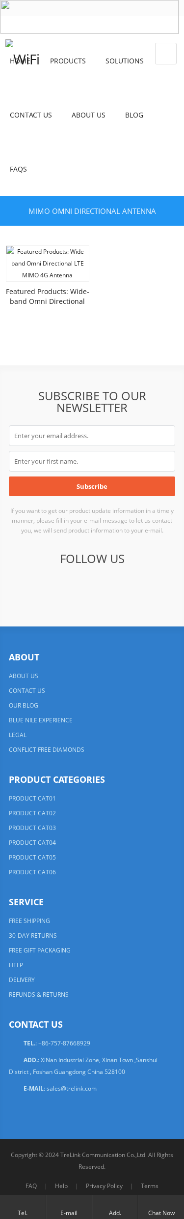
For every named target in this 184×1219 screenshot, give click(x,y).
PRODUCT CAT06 (32, 872)
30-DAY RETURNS (33, 935)
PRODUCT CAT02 (32, 813)
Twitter (54, 586)
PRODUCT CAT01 (32, 798)
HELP (16, 965)
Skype (150, 586)
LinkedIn (78, 586)
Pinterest (102, 586)
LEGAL (17, 735)
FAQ (31, 1186)
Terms (149, 1186)
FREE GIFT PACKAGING (40, 950)
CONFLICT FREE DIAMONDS (46, 749)
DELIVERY (22, 980)
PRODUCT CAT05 (32, 857)
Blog (134, 114)
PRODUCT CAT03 (32, 828)
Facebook (30, 586)
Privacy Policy (104, 1186)
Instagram (126, 586)
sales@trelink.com (72, 1088)
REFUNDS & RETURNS (39, 994)
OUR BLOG (23, 705)
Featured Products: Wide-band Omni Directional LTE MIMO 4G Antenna (47, 301)
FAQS (18, 169)
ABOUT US (23, 676)
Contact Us (31, 114)
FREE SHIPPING (29, 921)
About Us (88, 114)
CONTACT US (27, 690)
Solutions (124, 60)
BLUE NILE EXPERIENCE (41, 720)
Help (61, 1186)
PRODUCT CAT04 (32, 842)
